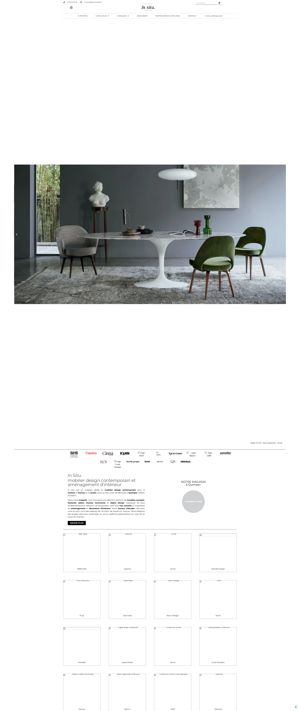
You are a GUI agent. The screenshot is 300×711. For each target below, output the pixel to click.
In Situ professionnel (213, 16)
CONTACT (192, 16)
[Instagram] (71, 7)
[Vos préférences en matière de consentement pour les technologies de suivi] (296, 707)
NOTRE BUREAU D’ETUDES (168, 16)
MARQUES (122, 16)
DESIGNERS (142, 16)
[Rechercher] (219, 3)
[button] (16, 234)
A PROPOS (83, 16)
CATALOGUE (101, 16)
